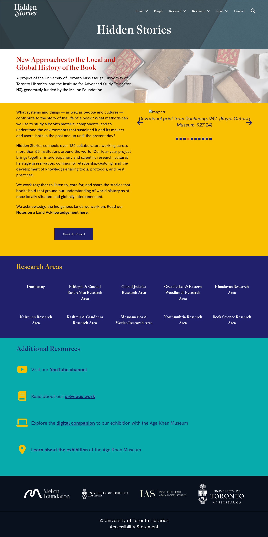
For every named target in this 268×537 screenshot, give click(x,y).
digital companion (76, 423)
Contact (239, 11)
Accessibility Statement (134, 526)
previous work (80, 396)
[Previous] (140, 122)
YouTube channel (68, 370)
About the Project (73, 234)
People (158, 11)
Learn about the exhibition (59, 450)
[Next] (249, 122)
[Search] (253, 11)
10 (210, 139)
